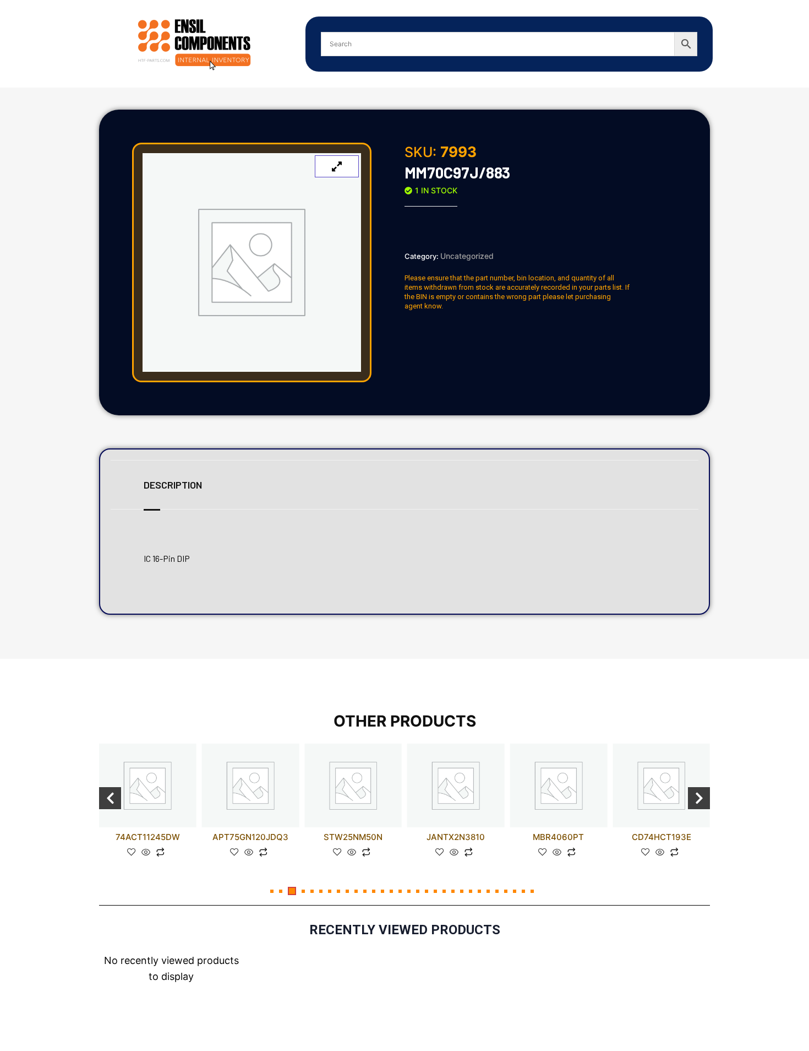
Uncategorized (467, 256)
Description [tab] (173, 485)
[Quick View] (145, 852)
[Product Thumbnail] (337, 166)
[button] (272, 891)
